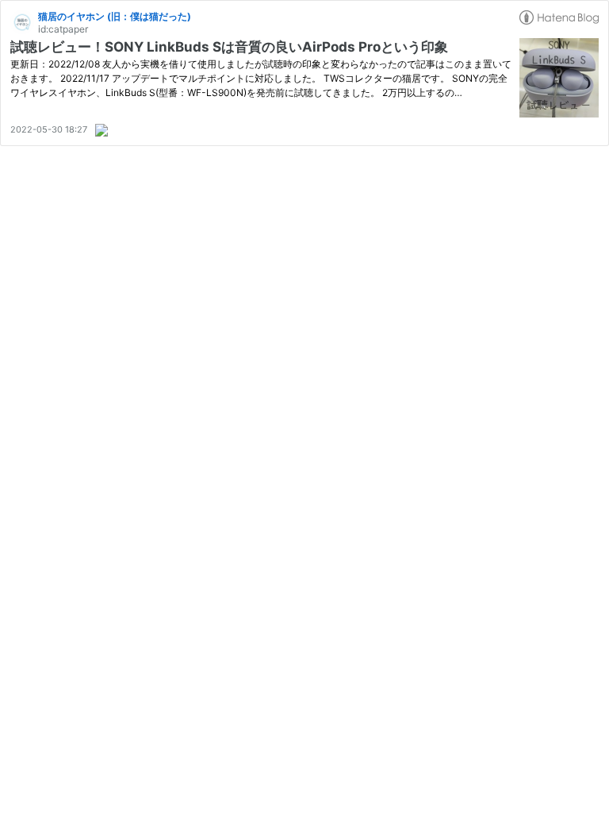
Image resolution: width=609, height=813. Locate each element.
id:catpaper (63, 29)
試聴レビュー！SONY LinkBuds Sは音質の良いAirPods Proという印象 (229, 47)
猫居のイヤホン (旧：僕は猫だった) (114, 16)
